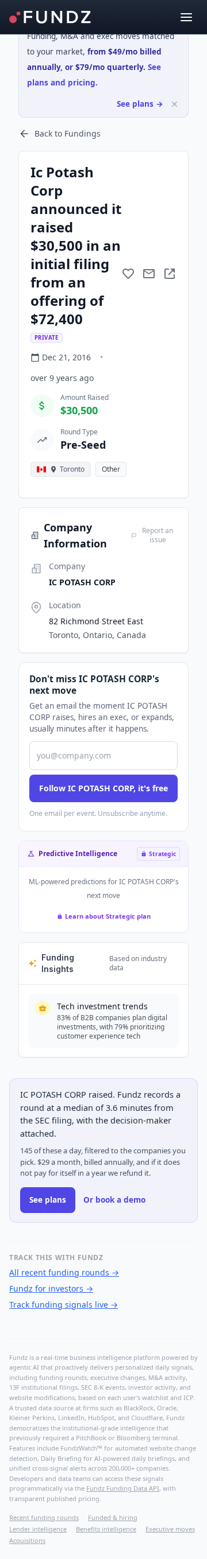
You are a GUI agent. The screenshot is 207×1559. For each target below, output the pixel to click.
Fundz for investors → (51, 1288)
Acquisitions (27, 1540)
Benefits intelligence (106, 1529)
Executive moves (170, 1529)
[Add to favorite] (128, 274)
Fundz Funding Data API (122, 1488)
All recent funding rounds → (64, 1272)
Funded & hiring (112, 1517)
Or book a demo (114, 1200)
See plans (47, 1200)
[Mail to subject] (149, 274)
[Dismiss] (174, 104)
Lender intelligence (38, 1529)
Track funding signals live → (63, 1304)
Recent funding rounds (44, 1517)
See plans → (140, 104)
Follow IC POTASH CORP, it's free (103, 788)
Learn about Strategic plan (108, 916)
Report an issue (157, 535)
